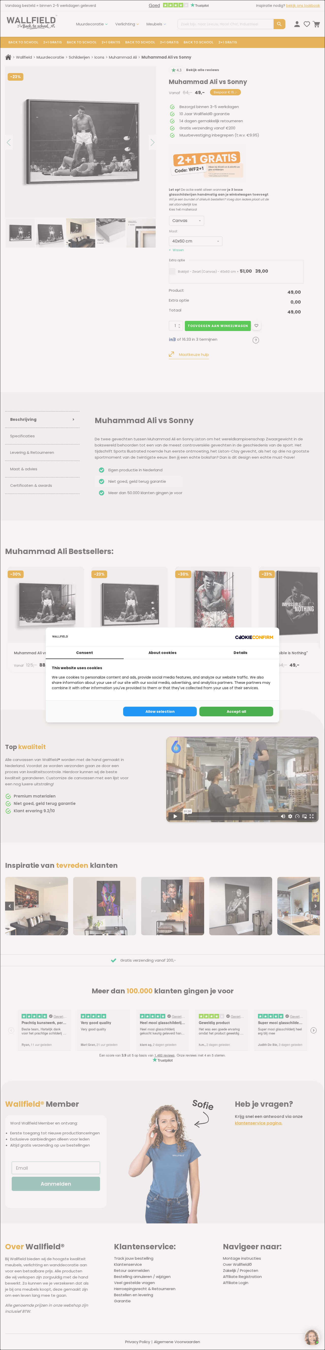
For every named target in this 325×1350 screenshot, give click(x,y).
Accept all (236, 711)
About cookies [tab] (162, 652)
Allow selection (160, 711)
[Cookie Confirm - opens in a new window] (254, 637)
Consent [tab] (84, 652)
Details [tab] (240, 652)
